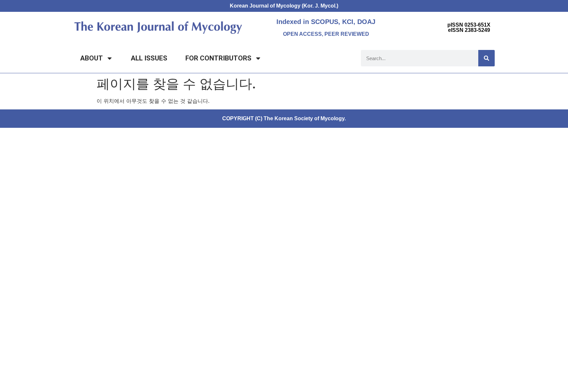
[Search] (486, 58)
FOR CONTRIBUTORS (218, 58)
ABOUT (91, 58)
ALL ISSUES (149, 58)
